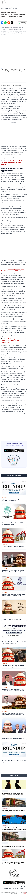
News (5, 7)
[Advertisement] (14, 52)
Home (2, 7)
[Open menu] (25, 2)
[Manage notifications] (24, 893)
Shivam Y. (3, 19)
